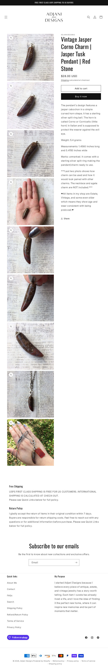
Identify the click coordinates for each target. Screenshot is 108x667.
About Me (12, 583)
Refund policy (58, 661)
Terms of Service (15, 621)
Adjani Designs (26, 661)
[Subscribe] (76, 562)
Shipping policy (55, 664)
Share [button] (67, 218)
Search (10, 602)
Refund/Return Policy (17, 614)
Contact (11, 589)
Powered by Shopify (41, 661)
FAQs (9, 595)
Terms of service (88, 661)
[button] (6, 17)
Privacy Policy (14, 627)
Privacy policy (73, 661)
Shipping (65, 80)
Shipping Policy (14, 608)
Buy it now (81, 96)
